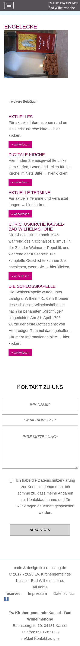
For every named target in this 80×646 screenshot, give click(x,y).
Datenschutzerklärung (56, 480)
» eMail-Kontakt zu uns (40, 638)
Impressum (37, 593)
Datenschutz (64, 593)
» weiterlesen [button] (20, 144)
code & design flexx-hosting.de (40, 568)
